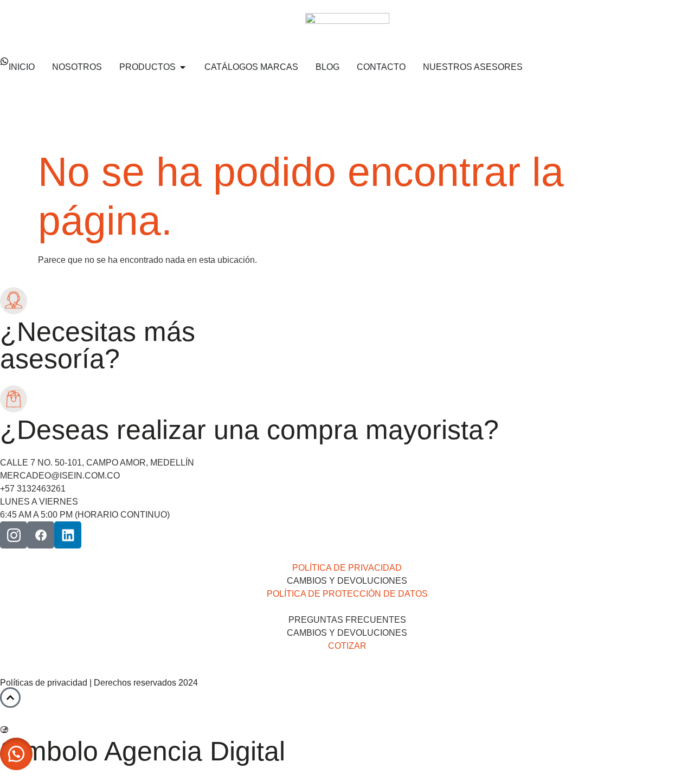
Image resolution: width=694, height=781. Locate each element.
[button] (16, 754)
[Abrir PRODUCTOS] (182, 67)
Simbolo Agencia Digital (142, 751)
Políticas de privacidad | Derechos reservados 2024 (99, 682)
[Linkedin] (67, 534)
